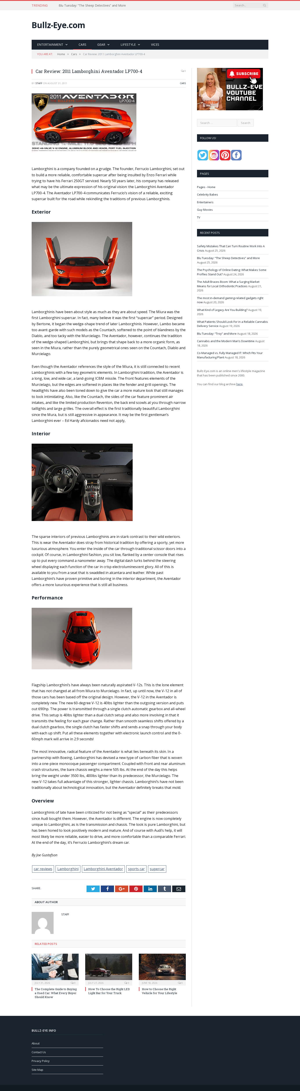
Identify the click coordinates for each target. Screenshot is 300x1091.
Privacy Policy (41, 1061)
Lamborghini (68, 868)
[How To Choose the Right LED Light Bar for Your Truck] (108, 969)
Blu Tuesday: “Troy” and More (217, 334)
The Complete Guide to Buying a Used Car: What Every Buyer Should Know (56, 993)
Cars (82, 44)
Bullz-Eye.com (58, 25)
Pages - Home (206, 187)
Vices (155, 44)
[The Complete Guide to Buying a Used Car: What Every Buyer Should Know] (55, 969)
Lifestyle (128, 44)
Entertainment (50, 44)
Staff (38, 83)
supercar (157, 868)
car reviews (43, 868)
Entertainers (205, 202)
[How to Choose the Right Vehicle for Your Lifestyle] (162, 969)
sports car (136, 868)
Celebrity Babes (207, 194)
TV (198, 217)
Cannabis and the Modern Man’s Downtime (226, 341)
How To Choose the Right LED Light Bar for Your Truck (109, 991)
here (239, 384)
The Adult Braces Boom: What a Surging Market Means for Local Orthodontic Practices (228, 284)
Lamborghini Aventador (103, 868)
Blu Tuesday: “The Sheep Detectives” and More (92, 5)
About (36, 1043)
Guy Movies (205, 210)
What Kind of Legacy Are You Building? (222, 310)
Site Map (37, 1070)
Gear (101, 44)
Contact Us (39, 1052)
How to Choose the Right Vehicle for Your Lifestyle (159, 991)
